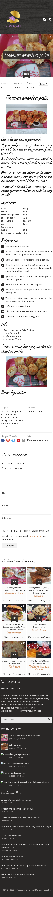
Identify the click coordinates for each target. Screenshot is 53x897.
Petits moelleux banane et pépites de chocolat (24, 865)
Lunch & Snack (11, 624)
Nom (4, 493)
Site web (6, 518)
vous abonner (35, 536)
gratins (12, 661)
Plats (23, 627)
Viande (20, 630)
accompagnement (36, 588)
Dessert (10, 588)
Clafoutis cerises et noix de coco (14, 593)
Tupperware (20, 590)
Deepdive (30, 890)
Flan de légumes (14, 667)
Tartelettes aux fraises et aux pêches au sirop (39, 668)
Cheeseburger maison (14, 633)
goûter (31, 661)
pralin (4, 426)
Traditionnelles (8, 414)
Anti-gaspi (6, 420)
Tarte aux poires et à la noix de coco (18, 874)
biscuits (35, 624)
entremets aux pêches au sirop (16, 800)
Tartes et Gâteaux (42, 661)
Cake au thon (39, 596)
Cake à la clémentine (11, 835)
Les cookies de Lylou (39, 630)
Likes (43, 84)
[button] (26, 3)
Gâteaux (19, 411)
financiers (18, 420)
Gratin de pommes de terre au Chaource (20, 817)
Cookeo (5, 661)
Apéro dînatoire (35, 590)
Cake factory (7, 411)
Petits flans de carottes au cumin (17, 809)
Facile (14, 417)
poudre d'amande (10, 423)
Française (6, 417)
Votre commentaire (12, 468)
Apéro (46, 588)
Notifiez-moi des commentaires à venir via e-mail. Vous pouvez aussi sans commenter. (25, 535)
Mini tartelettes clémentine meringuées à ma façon (26, 826)
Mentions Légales (43, 890)
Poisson (45, 590)
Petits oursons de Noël (12, 856)
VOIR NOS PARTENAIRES (12, 688)
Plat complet (15, 627)
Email (5, 505)
